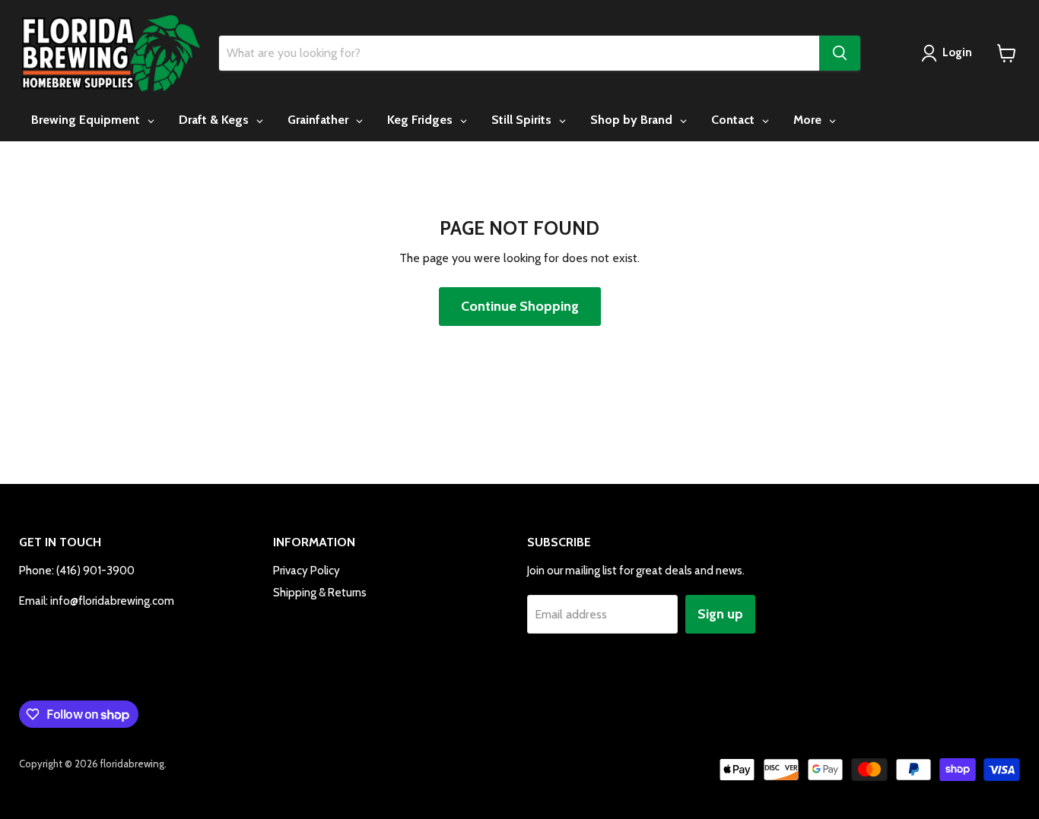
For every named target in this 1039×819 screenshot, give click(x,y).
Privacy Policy (306, 570)
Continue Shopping (520, 306)
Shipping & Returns (320, 592)
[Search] (839, 53)
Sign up (720, 614)
